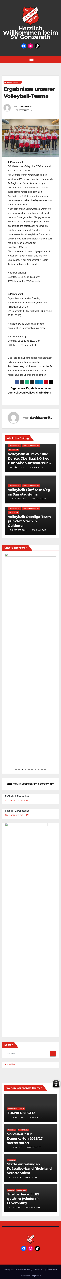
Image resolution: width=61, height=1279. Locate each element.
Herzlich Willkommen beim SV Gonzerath (30, 32)
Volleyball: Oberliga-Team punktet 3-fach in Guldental (29, 521)
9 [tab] (42, 769)
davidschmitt (25, 106)
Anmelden (10, 1064)
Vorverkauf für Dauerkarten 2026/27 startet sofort (24, 1138)
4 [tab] (25, 769)
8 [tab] (38, 769)
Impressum (36, 1276)
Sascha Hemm (36, 467)
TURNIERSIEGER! (21, 1113)
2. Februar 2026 (18, 530)
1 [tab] (16, 769)
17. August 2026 (17, 1117)
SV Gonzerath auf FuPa (17, 800)
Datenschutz (25, 1276)
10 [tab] (45, 769)
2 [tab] (19, 769)
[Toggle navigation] (31, 59)
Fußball (11, 1130)
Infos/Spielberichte (12, 82)
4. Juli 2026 (15, 1177)
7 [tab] (35, 769)
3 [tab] (22, 769)
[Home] (4, 59)
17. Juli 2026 (16, 1147)
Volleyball (13, 450)
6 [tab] (32, 769)
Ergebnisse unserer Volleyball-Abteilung (38, 390)
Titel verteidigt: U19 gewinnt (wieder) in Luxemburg (23, 1198)
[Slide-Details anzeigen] (30, 660)
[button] (57, 59)
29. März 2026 (17, 467)
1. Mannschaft (14, 445)
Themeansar (52, 1269)
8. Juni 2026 (15, 1207)
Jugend (11, 1190)
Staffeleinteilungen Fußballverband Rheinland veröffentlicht (29, 1168)
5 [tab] (29, 769)
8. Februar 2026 (18, 499)
